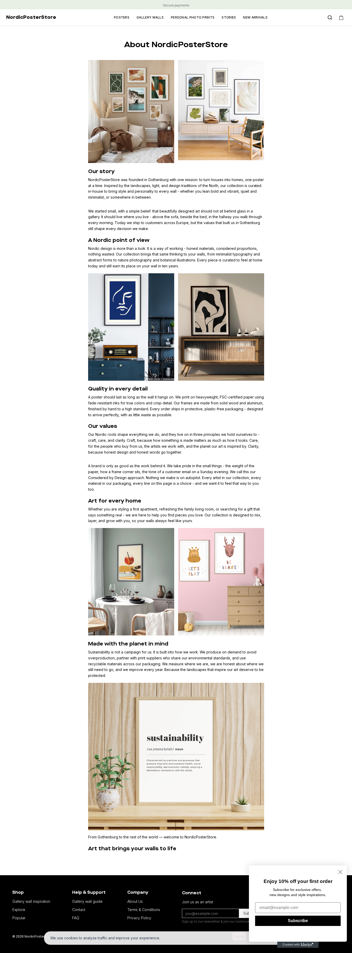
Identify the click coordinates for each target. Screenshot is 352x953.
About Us (135, 901)
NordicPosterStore (31, 17)
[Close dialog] (340, 872)
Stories (229, 17)
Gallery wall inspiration (31, 901)
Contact (78, 909)
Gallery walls (150, 17)
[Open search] (329, 17)
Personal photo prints (192, 17)
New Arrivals (255, 17)
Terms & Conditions (143, 909)
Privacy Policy (139, 918)
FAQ (75, 918)
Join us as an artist (197, 902)
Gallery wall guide (87, 901)
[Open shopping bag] (341, 17)
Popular (19, 918)
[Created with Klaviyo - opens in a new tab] (298, 945)
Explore (18, 909)
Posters (121, 17)
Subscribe (298, 920)
